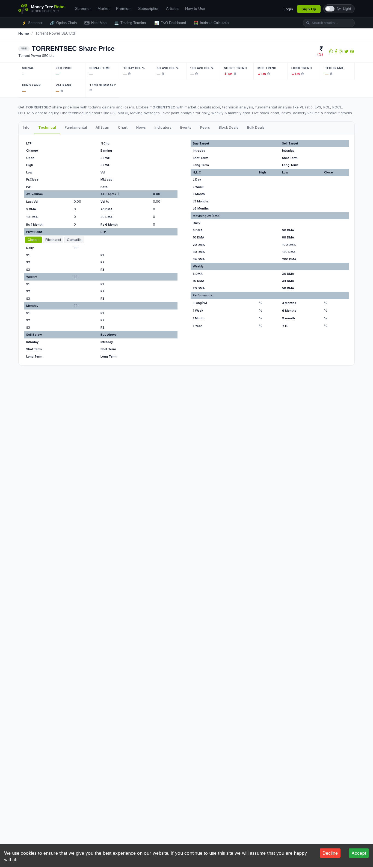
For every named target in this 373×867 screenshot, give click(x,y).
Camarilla (74, 240)
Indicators (163, 127)
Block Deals (228, 127)
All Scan (102, 127)
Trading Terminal (130, 23)
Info (26, 127)
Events (185, 127)
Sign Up (308, 9)
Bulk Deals (256, 127)
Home (23, 33)
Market (103, 8)
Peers (205, 127)
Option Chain (63, 23)
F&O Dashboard (170, 23)
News (141, 127)
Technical (47, 127)
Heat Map (95, 23)
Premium (124, 8)
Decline (330, 853)
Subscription (148, 8)
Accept (358, 853)
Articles (172, 8)
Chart (123, 127)
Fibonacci (53, 240)
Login (288, 9)
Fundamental (76, 127)
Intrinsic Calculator (211, 23)
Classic (33, 240)
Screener (83, 8)
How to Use (195, 8)
